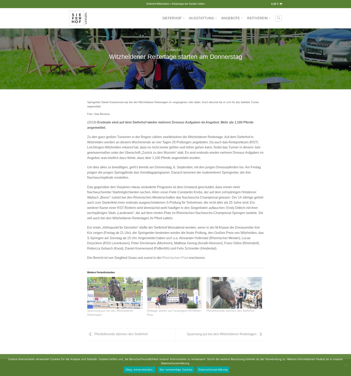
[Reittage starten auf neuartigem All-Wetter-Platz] (175, 293)
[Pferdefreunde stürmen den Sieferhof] (234, 293)
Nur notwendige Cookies (176, 369)
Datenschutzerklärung (213, 369)
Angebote (230, 18)
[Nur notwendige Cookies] (345, 366)
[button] (276, 4)
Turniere (175, 50)
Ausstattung (201, 18)
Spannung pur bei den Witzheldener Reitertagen (222, 334)
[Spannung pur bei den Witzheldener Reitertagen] (115, 293)
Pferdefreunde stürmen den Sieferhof (230, 310)
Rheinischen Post (175, 257)
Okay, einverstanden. (140, 369)
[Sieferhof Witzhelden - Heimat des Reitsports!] (79, 18)
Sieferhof (172, 18)
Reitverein (257, 18)
